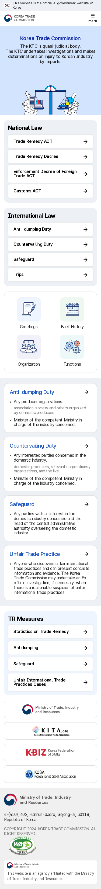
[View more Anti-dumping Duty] (50, 408)
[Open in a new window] (50, 845)
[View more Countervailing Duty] (50, 464)
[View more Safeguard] (50, 518)
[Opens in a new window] (50, 709)
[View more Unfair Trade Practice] (50, 572)
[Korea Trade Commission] (19, 18)
